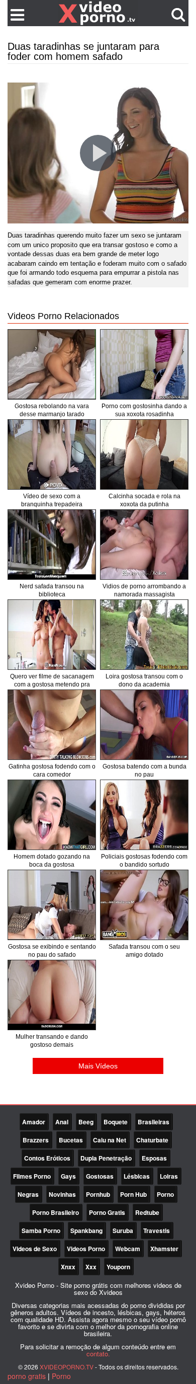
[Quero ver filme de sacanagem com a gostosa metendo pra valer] (51, 634)
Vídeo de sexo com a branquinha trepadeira (51, 500)
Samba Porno (41, 1230)
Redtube (147, 1212)
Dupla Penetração (106, 1158)
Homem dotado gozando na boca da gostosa (52, 860)
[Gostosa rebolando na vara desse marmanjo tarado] (51, 364)
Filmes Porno (32, 1176)
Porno (165, 1194)
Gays (68, 1176)
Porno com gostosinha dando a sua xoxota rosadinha (144, 410)
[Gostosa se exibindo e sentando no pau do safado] (51, 905)
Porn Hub (133, 1194)
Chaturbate (152, 1139)
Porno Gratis (107, 1212)
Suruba (123, 1230)
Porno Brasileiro (55, 1212)
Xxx (90, 1266)
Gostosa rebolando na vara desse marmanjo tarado (52, 410)
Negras (28, 1194)
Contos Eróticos (47, 1158)
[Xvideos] (98, 12)
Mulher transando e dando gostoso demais (52, 1040)
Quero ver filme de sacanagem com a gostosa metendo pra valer (52, 684)
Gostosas (100, 1176)
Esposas (154, 1158)
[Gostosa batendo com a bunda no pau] (144, 724)
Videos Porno (86, 1248)
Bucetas (71, 1139)
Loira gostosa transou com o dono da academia (144, 680)
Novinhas (62, 1194)
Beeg (85, 1121)
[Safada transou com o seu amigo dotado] (144, 905)
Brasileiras (153, 1121)
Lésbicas (137, 1176)
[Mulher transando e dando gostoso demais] (51, 995)
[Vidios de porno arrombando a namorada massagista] (144, 544)
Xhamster (164, 1248)
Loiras (169, 1176)
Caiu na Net (109, 1139)
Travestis (156, 1230)
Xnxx (68, 1266)
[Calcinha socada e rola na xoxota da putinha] (144, 454)
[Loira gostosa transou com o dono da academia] (144, 634)
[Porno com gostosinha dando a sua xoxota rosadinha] (144, 364)
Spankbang (86, 1230)
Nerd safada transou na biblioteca (52, 590)
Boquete (116, 1121)
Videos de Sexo (35, 1248)
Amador (33, 1121)
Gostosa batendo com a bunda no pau (144, 770)
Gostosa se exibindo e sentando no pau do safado (52, 950)
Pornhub (98, 1194)
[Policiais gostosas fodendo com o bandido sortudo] (144, 815)
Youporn (118, 1266)
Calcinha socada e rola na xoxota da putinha (144, 500)
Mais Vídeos (98, 1066)
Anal (61, 1121)
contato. (98, 1353)
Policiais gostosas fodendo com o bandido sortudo (144, 860)
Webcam (127, 1248)
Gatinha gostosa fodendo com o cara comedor (52, 770)
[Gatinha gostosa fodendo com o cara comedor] (51, 724)
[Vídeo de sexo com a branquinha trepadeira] (51, 454)
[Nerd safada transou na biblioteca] (51, 544)
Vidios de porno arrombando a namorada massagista (144, 590)
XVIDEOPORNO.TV (66, 1366)
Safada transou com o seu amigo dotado (144, 950)
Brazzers (36, 1139)
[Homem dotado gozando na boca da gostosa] (51, 815)
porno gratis (27, 1376)
